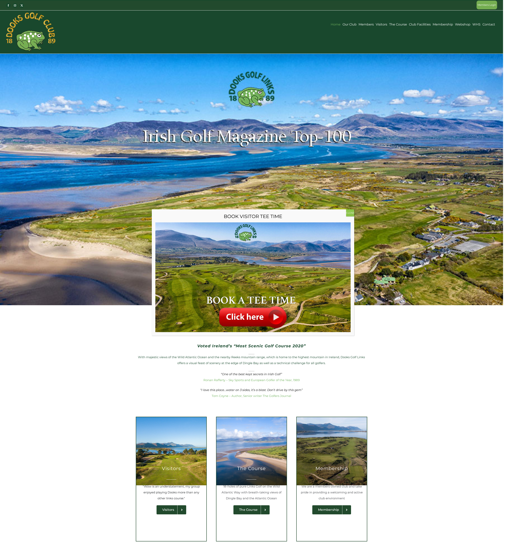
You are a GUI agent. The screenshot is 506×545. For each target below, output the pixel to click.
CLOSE (350, 212)
